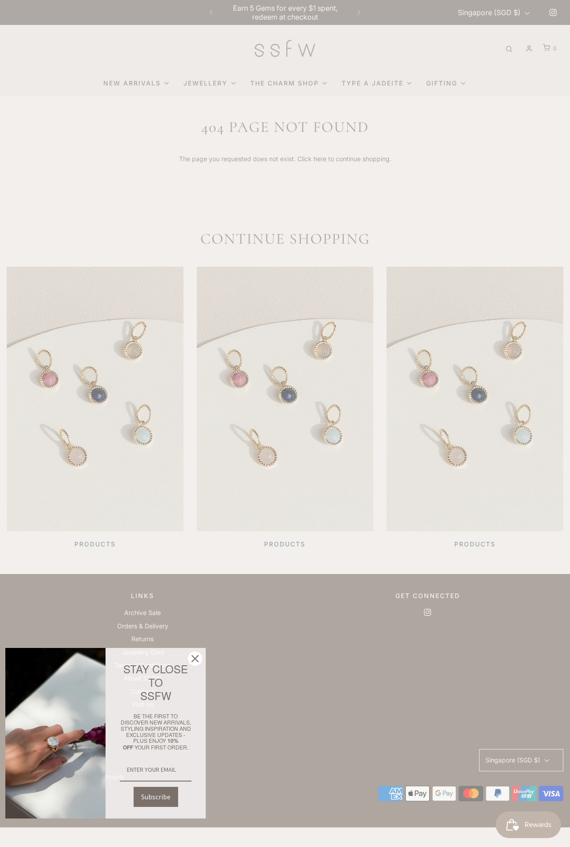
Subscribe (156, 796)
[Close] (195, 658)
